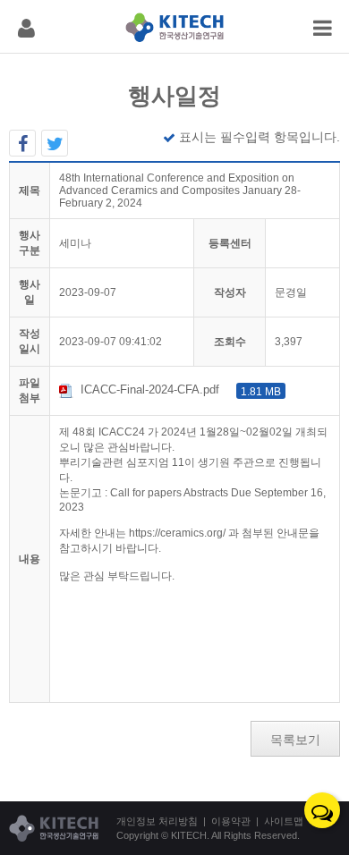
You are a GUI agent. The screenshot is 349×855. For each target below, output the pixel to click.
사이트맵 (283, 821)
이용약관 (231, 821)
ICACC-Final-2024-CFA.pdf (181, 389)
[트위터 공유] (54, 143)
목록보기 (295, 739)
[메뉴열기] (26, 26)
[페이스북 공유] (22, 143)
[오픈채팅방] (322, 810)
